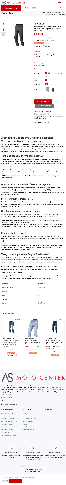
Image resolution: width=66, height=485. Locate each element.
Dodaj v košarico (44, 101)
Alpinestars (49, 111)
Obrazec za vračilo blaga (33, 460)
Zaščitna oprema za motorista (9, 421)
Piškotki (25, 424)
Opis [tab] (5, 132)
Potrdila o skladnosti (28, 427)
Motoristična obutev (7, 430)
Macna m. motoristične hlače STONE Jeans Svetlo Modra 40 (32, 342)
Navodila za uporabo (29, 430)
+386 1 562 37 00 (12, 404)
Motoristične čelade (6, 424)
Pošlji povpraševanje (44, 106)
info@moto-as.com (9, 401)
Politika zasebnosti (28, 421)
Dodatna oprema (6, 432)
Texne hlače (61, 14)
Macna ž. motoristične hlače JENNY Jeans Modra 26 (11, 341)
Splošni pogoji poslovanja (30, 419)
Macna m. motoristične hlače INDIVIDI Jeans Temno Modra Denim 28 (54, 342)
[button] (31, 362)
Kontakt (25, 413)
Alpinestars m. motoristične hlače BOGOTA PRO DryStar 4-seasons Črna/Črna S (47, 28)
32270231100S (46, 114)
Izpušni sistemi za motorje (8, 435)
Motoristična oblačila (59, 12)
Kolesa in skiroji (5, 438)
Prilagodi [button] (5, 481)
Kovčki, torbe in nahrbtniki (8, 419)
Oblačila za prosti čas (7, 413)
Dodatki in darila (5, 416)
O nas (24, 416)
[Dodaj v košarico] (33, 327)
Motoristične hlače (51, 14)
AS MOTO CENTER (46, 12)
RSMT (39, 471)
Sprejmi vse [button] (16, 481)
